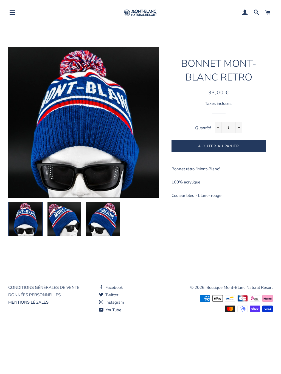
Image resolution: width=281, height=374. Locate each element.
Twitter (111, 295)
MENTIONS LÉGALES (28, 302)
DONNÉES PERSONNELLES (34, 295)
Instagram (114, 302)
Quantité (203, 128)
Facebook (113, 287)
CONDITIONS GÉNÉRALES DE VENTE (44, 287)
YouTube (113, 310)
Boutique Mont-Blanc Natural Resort (239, 287)
